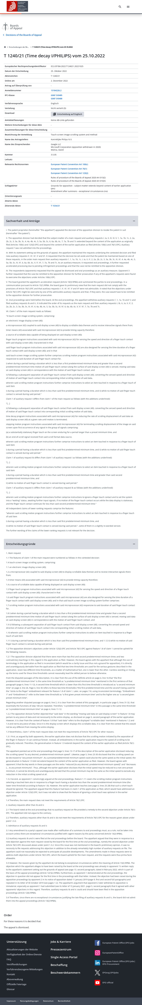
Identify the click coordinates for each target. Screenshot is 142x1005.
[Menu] (128, 6)
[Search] (120, 6)
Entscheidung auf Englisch (69, 114)
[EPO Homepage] (17, 6)
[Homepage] (5, 47)
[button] (71, 221)
